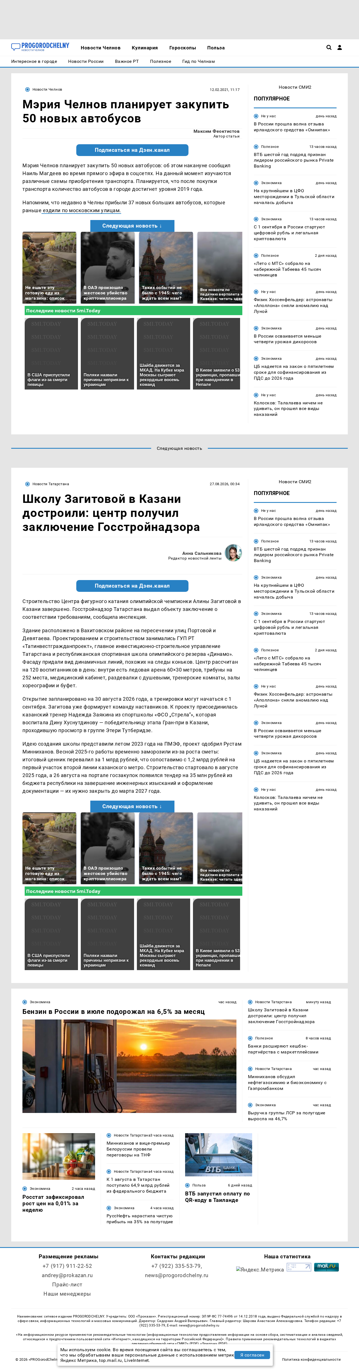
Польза (199, 1185)
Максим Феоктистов (217, 131)
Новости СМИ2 (295, 87)
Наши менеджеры (67, 1294)
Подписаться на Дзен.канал (132, 150)
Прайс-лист (67, 1284)
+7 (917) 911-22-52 (67, 1266)
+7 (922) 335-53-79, (176, 1266)
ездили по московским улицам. (81, 210)
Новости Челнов (47, 89)
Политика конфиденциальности (311, 1359)
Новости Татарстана (51, 484)
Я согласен (252, 1355)
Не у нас (268, 116)
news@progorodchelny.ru (176, 1275)
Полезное (270, 147)
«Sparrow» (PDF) (213, 1344)
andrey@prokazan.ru (67, 1275)
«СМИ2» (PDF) (187, 1344)
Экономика (271, 183)
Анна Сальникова (202, 553)
